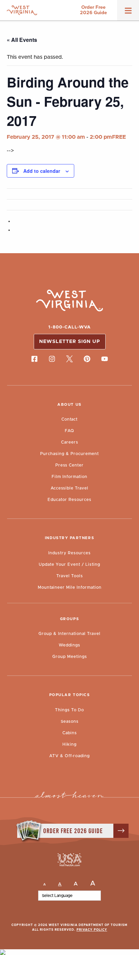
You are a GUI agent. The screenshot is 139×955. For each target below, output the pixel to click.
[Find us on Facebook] (34, 358)
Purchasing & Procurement (69, 454)
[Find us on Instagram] (52, 358)
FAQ (69, 431)
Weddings (69, 645)
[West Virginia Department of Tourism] (22, 10)
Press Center (69, 465)
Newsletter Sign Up (69, 341)
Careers (69, 442)
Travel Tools (69, 576)
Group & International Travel (69, 634)
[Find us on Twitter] (69, 358)
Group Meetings (69, 657)
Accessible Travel (69, 488)
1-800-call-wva (69, 327)
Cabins (69, 733)
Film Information (69, 477)
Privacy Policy (92, 929)
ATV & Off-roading (69, 756)
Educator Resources (69, 500)
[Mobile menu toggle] (128, 13)
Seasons (70, 721)
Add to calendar (41, 170)
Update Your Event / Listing (69, 564)
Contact (69, 419)
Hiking (69, 744)
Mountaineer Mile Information (70, 587)
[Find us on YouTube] (104, 358)
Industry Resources (69, 553)
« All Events (22, 40)
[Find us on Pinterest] (87, 358)
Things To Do (69, 710)
